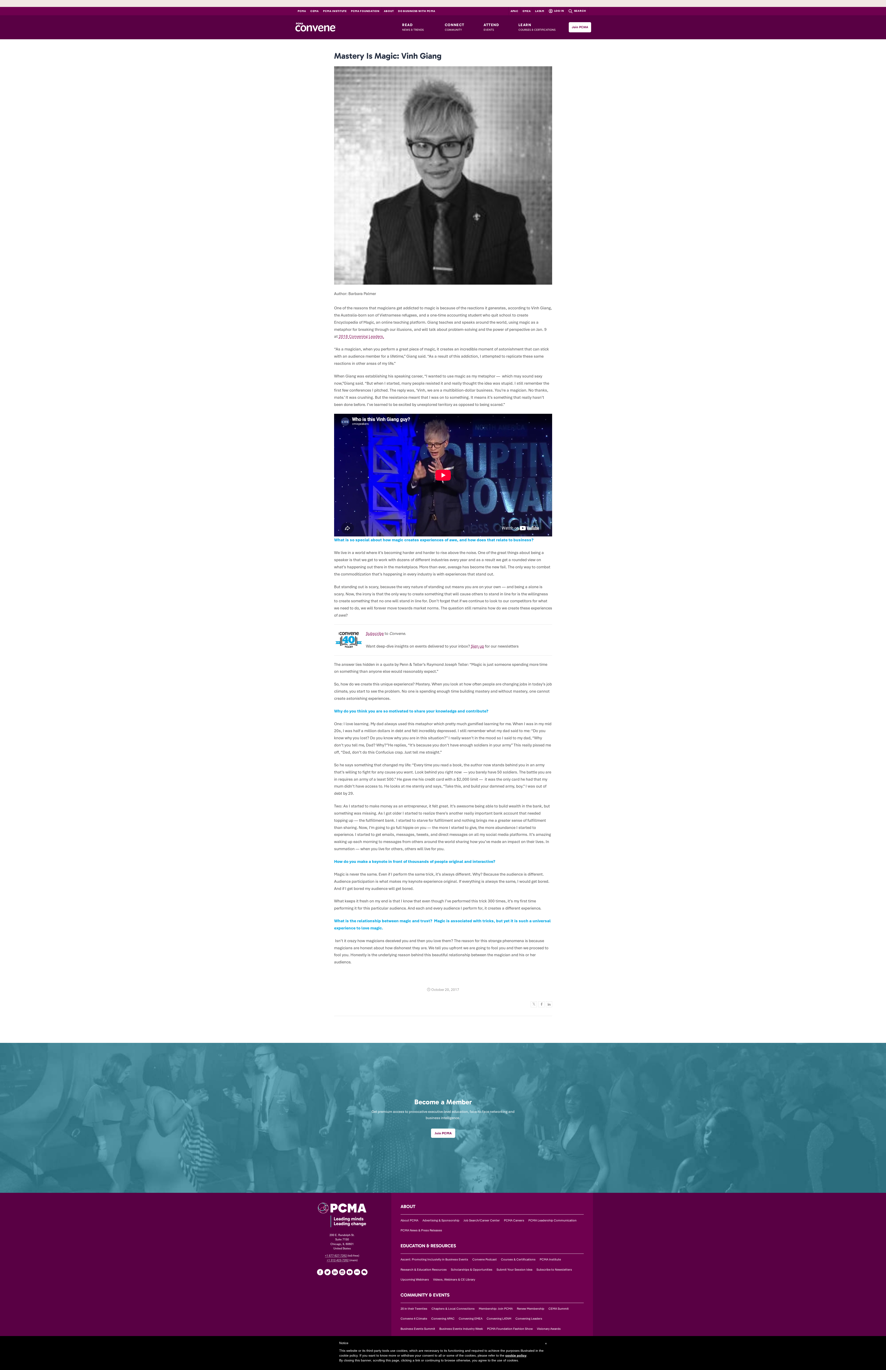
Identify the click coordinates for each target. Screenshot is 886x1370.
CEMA (314, 11)
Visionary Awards (549, 1329)
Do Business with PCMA (416, 11)
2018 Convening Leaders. (361, 336)
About (389, 11)
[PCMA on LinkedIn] (335, 1272)
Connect (454, 27)
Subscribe (375, 633)
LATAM (539, 11)
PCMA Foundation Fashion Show (510, 1329)
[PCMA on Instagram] (342, 1272)
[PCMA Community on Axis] (364, 1272)
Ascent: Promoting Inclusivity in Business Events (434, 1259)
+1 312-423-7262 (338, 1260)
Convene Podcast (484, 1259)
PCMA (302, 11)
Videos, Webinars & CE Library (454, 1280)
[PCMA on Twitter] (327, 1272)
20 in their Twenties (414, 1309)
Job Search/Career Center (482, 1220)
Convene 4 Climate (414, 1319)
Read (413, 27)
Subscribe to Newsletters (554, 1270)
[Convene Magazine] (315, 27)
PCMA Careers (514, 1220)
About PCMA (409, 1220)
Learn (537, 27)
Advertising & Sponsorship (440, 1220)
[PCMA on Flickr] (357, 1272)
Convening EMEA (470, 1319)
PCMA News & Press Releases (421, 1230)
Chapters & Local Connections (453, 1309)
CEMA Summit (558, 1309)
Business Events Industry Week (461, 1329)
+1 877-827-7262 (336, 1255)
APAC (514, 11)
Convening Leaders (528, 1319)
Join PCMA (580, 27)
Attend (491, 27)
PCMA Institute (335, 11)
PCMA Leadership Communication (552, 1220)
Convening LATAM (499, 1319)
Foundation (365, 11)
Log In (559, 10)
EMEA (527, 11)
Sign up (477, 646)
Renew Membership (530, 1309)
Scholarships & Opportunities (471, 1270)
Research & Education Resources (424, 1270)
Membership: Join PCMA (496, 1309)
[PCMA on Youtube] (349, 1272)
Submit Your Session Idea (514, 1270)
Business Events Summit (418, 1329)
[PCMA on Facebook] (320, 1272)
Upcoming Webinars (415, 1280)
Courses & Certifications (518, 1259)
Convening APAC (443, 1319)
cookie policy (516, 1355)
